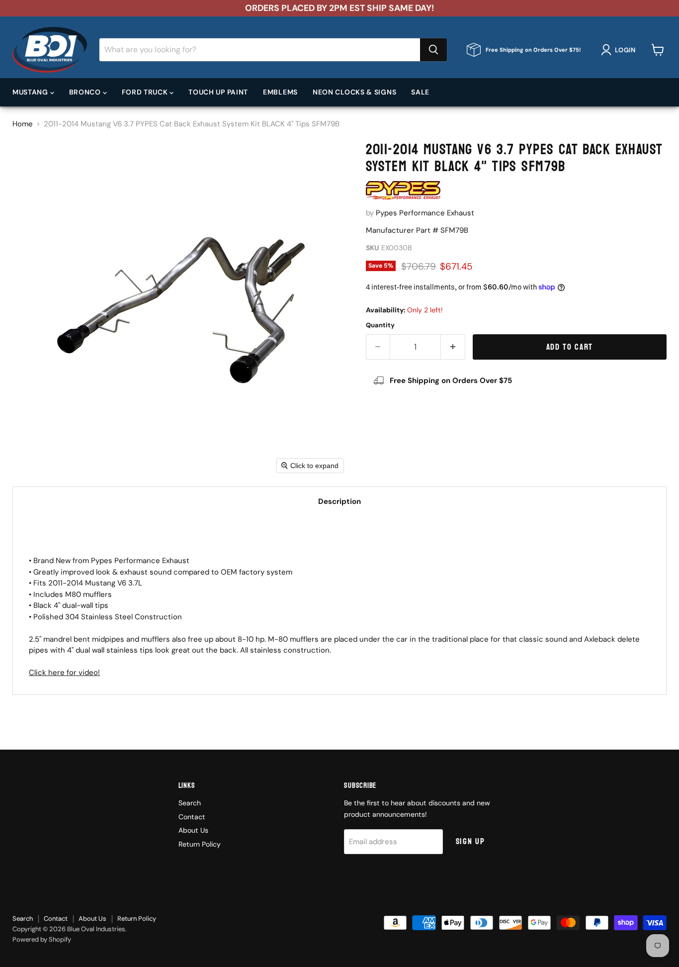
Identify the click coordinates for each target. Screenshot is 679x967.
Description (339, 501)
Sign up (470, 841)
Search (189, 802)
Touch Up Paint (218, 92)
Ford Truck (146, 92)
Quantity (380, 325)
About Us (193, 830)
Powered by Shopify (41, 939)
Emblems (280, 92)
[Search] (433, 49)
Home (22, 124)
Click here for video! (64, 672)
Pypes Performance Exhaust (425, 213)
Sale (420, 92)
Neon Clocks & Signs (354, 92)
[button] (620, 50)
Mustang (31, 92)
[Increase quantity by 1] (453, 347)
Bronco (86, 92)
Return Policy (199, 844)
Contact (191, 816)
